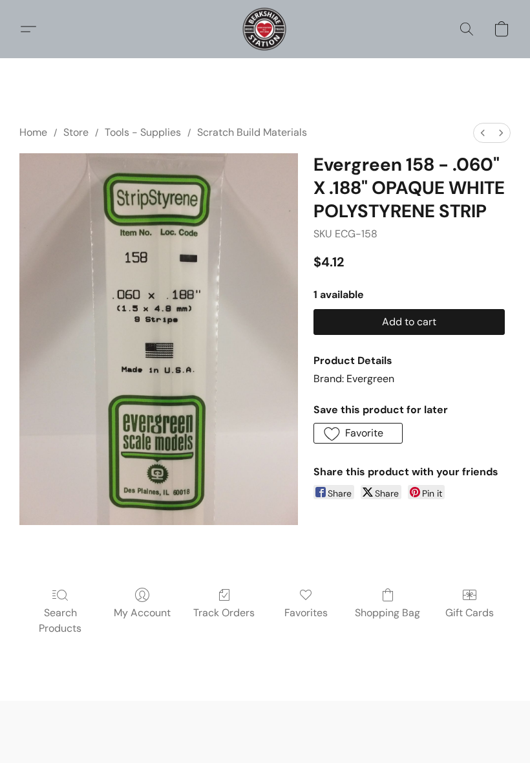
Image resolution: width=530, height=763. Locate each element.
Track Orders (224, 612)
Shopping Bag (387, 612)
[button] (265, 29)
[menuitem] (483, 133)
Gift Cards (469, 612)
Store (76, 132)
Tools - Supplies (143, 132)
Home (33, 132)
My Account (142, 612)
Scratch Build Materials (252, 132)
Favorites (306, 612)
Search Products (60, 620)
